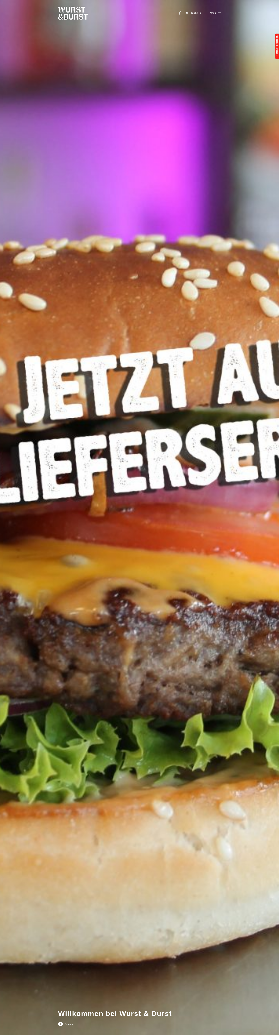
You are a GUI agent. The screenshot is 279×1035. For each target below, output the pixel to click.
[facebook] (180, 13)
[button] (197, 13)
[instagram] (186, 13)
